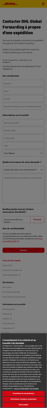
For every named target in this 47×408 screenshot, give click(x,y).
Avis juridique (34, 389)
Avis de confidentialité (21, 389)
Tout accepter (23, 405)
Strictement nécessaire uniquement (23, 399)
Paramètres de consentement (23, 393)
